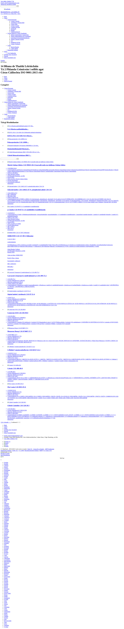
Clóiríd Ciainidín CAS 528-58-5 (18, 405)
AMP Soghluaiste (49, 449)
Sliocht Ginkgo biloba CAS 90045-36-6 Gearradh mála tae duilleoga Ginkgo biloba (36, 165)
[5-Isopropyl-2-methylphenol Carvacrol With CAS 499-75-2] (23, 272)
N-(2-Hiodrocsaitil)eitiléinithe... (18, 129)
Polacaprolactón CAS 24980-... (18, 142)
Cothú (9, 45)
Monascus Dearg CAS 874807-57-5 (19, 331)
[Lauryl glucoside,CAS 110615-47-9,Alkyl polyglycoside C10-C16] (25, 186)
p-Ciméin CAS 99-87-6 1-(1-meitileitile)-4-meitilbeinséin (26, 210)
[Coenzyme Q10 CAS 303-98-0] (16, 309)
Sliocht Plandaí (15, 47)
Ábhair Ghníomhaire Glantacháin (20, 35)
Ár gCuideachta (11, 53)
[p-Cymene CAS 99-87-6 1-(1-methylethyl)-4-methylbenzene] (23, 206)
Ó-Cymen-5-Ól (47, 450)
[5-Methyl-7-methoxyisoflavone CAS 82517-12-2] (21, 346)
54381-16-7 (15, 450)
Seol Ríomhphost (5, 455)
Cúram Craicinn (15, 21)
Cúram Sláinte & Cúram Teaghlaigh (17, 33)
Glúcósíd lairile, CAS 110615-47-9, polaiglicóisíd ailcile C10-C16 (29, 190)
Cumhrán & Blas (15, 27)
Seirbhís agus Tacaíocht (10, 54)
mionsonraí (10, 183)
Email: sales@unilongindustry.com (10, 3)
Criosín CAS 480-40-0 (15, 368)
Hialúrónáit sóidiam (12, 50)
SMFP (41, 450)
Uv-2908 (21, 450)
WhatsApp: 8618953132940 (8, 4)
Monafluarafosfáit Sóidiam (31, 450)
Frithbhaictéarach (15, 32)
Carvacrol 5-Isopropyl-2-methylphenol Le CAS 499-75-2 (27, 276)
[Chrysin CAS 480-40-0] (14, 365)
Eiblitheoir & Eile (15, 42)
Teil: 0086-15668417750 (7, 1)
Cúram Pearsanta (11, 19)
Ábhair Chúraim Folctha (17, 39)
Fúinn (5, 51)
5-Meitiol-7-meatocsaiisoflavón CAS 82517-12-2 (23, 350)
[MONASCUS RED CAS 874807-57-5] (17, 328)
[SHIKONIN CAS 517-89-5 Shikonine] (18, 232)
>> (10, 422)
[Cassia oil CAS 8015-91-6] (15, 383)
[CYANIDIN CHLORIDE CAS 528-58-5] (16, 402)
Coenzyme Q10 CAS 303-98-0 (17, 313)
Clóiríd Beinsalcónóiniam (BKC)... (19, 155)
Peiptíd (13, 30)
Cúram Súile (14, 24)
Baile (5, 16)
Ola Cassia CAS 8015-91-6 (16, 387)
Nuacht (6, 56)
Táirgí (5, 18)
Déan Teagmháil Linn (10, 57)
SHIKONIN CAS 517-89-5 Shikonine (20, 236)
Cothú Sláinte (14, 48)
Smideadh (13, 28)
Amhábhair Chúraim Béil (17, 22)
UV (12, 41)
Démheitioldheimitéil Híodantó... (18, 149)
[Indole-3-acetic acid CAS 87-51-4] (19, 291)
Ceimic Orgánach (15, 44)
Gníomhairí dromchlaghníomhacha (20, 38)
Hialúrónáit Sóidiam (6, 450)
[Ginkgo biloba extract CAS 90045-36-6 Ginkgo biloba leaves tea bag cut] (30, 162)
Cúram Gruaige (15, 25)
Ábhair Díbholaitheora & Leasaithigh (21, 36)
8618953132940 (5, 453)
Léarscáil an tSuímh (38, 449)
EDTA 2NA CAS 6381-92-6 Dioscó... (20, 136)
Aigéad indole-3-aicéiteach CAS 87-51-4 (21, 294)
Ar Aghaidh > (5, 422)
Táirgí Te (29, 449)
